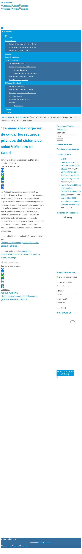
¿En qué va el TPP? (9, 293)
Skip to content (7, 2)
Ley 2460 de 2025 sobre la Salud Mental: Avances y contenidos (70, 201)
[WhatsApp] (22, 176)
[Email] (22, 183)
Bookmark (5, 290)
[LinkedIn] (23, 6)
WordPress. (48, 542)
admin (3, 160)
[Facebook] (6, 6)
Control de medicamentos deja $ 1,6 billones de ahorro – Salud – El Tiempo (20, 254)
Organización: (62, 299)
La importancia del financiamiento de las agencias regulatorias (70, 175)
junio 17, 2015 (13, 160)
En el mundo (20, 117)
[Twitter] (15, 6)
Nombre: (60, 291)
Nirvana (40, 542)
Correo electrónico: (65, 282)
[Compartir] (22, 187)
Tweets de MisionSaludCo (68, 149)
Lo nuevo (10, 117)
